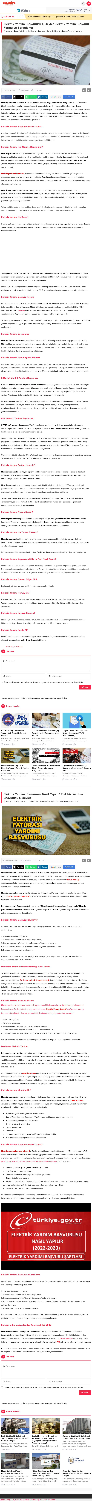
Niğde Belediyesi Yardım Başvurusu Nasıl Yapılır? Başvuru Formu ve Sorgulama (46, 1473)
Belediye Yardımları (20, 801)
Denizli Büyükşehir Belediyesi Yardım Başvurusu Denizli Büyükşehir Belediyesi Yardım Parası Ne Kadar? (44, 1439)
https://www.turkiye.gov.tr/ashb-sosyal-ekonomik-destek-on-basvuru (29, 1161)
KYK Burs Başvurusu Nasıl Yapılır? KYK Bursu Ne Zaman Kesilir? (13, 733)
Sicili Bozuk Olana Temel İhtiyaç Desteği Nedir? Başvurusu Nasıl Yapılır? (45, 733)
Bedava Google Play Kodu (9, 1500)
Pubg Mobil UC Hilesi (47, 1500)
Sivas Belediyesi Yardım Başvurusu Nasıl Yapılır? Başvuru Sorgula (77, 1473)
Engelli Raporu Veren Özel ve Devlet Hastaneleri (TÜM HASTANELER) (75, 733)
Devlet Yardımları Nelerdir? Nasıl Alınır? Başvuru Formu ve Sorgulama (46, 768)
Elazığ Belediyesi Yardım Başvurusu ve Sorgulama (12, 1472)
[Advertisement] (46, 252)
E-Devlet (21, 310)
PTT (58, 1342)
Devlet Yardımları (19, 31)
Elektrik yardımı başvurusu (12, 173)
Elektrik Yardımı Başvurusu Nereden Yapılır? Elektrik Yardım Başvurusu (15, 768)
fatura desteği (73, 880)
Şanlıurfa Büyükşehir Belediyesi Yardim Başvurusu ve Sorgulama (76, 1437)
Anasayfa (9, 31)
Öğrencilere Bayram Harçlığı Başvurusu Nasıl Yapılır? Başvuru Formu (77, 768)
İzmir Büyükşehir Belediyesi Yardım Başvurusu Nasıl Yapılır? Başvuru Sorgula (14, 1438)
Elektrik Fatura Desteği (56, 1009)
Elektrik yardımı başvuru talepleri (15, 1151)
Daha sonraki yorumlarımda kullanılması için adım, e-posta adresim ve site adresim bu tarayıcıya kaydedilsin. (43, 682)
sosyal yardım (66, 1338)
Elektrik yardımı (12, 646)
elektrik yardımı (29, 1073)
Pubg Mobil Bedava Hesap (29, 1500)
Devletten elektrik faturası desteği (34, 980)
